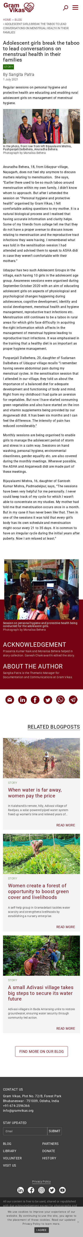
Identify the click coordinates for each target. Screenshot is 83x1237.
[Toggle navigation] (75, 7)
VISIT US (9, 1165)
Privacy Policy (41, 1181)
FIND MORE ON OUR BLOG (41, 1051)
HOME (7, 19)
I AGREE (41, 1230)
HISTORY (49, 1158)
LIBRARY (9, 1151)
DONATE (48, 1151)
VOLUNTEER (12, 1158)
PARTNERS (50, 1144)
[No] (78, 1222)
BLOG (18, 19)
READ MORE (65, 825)
